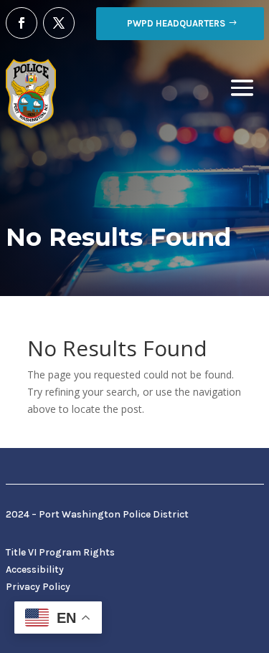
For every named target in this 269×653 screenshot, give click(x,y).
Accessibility (35, 569)
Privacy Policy (38, 587)
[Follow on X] (59, 23)
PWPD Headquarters (176, 23)
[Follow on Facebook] (21, 23)
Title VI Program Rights (60, 552)
